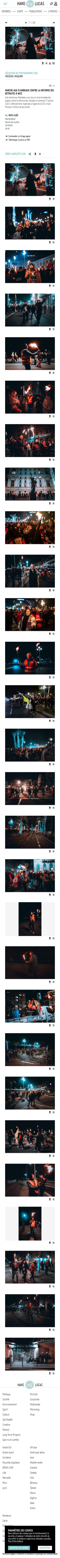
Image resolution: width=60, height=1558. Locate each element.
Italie (32, 1503)
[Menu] (5, 4)
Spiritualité (7, 1419)
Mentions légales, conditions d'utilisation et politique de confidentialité (30, 1553)
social (7, 128)
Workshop (35, 1409)
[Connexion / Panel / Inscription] (56, 4)
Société (6, 1399)
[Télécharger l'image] (42, 63)
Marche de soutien (12, 122)
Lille (4, 1472)
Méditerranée (36, 1462)
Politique (6, 1394)
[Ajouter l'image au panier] (46, 63)
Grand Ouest (8, 1452)
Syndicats (8, 125)
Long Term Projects (11, 1434)
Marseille (7, 1477)
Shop (32, 1414)
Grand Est (7, 1447)
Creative (6, 1424)
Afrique (33, 1447)
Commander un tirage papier (19, 136)
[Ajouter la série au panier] (39, 153)
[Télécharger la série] (35, 153)
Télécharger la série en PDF (19, 139)
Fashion (6, 1429)
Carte (20, 11)
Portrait (33, 1394)
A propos (52, 11)
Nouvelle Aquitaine (11, 1462)
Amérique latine (37, 1452)
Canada (33, 1472)
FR (50, 85)
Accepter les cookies (19, 1547)
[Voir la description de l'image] (49, 63)
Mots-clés (13, 115)
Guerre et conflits (11, 1439)
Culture (6, 1414)
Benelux (33, 1482)
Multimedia (35, 1404)
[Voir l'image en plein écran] (53, 63)
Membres (6, 11)
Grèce (32, 1508)
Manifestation (10, 119)
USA (32, 1477)
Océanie (33, 1467)
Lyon (5, 1487)
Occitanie (7, 1457)
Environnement (10, 1404)
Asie (32, 1457)
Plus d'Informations (15, 1541)
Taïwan (33, 1487)
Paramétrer (45, 1547)
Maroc (33, 1492)
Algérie (33, 1498)
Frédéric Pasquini (14, 76)
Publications (35, 11)
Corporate (34, 1399)
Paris (5, 1482)
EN (54, 85)
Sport (5, 1409)
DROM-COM (8, 1467)
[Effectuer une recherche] (51, 4)
